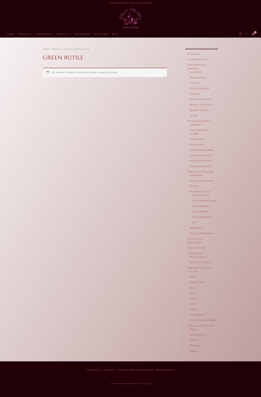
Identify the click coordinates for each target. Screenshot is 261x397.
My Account (83, 34)
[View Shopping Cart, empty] (253, 34)
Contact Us (93, 370)
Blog (115, 34)
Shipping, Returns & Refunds (136, 370)
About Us (62, 34)
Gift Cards (101, 34)
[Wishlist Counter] (246, 34)
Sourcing (109, 370)
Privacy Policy (165, 370)
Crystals (23, 34)
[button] (30, 34)
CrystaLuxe (43, 34)
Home (10, 34)
